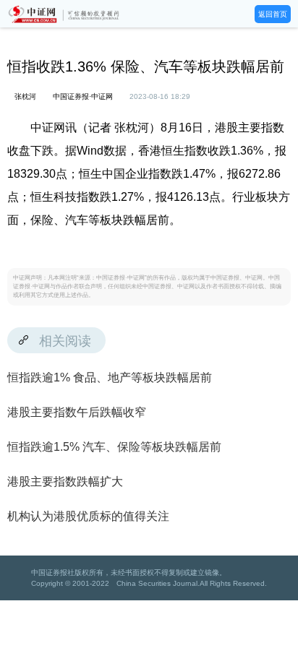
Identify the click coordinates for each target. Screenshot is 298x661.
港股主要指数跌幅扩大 (65, 481)
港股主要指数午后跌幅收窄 (76, 412)
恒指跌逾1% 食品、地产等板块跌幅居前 (109, 377)
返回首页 (272, 14)
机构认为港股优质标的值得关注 (88, 516)
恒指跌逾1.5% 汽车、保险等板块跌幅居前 (114, 447)
